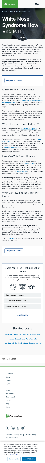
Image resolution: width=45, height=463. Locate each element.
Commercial (10, 397)
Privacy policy (19, 435)
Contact (9, 380)
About (8, 407)
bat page (12, 238)
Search (8, 377)
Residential (10, 394)
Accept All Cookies (29, 459)
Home (4, 12)
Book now (22, 315)
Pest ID (8, 400)
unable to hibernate (11, 147)
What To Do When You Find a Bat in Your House (22, 335)
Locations (9, 374)
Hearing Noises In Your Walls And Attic (22, 339)
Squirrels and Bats (23, 12)
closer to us (29, 163)
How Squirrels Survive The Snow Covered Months (22, 343)
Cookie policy (31, 435)
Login (8, 384)
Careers (9, 435)
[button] (22, 37)
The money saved (20, 171)
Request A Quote (14, 80)
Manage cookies (12, 437)
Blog (11, 12)
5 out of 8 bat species (29, 129)
